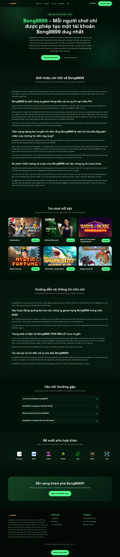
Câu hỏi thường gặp (89, 521)
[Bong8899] (12, 3)
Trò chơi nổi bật (56, 524)
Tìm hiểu (92, 3)
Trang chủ (38, 3)
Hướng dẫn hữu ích (89, 518)
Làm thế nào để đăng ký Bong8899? (35, 399)
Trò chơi (53, 3)
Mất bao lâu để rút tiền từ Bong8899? (35, 413)
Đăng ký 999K (105, 3)
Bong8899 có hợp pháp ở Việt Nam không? (37, 406)
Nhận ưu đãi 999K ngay (60, 493)
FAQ (68, 3)
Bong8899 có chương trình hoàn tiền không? (38, 420)
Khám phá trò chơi (70, 57)
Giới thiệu (46, 3)
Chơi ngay (35, 240)
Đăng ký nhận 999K (51, 57)
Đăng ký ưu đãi (88, 524)
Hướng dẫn (61, 3)
